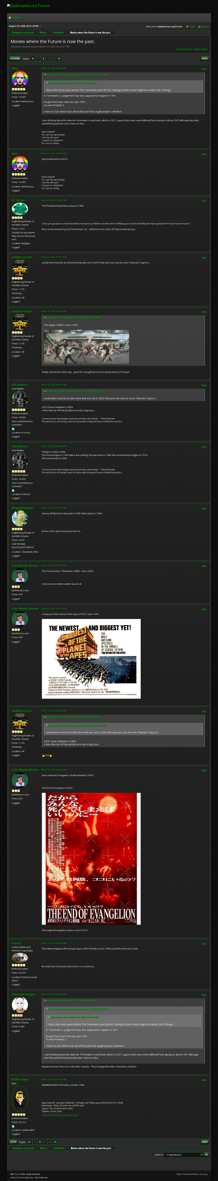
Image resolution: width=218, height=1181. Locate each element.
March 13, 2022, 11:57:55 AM (54, 508)
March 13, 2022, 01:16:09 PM (54, 565)
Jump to (159, 1154)
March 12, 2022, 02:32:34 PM (54, 311)
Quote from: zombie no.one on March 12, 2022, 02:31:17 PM (75, 391)
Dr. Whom (18, 200)
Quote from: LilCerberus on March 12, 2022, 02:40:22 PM (73, 717)
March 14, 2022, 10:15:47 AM (54, 1079)
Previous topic (184, 49)
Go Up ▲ (204, 1174)
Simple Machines (33, 1174)
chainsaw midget (23, 994)
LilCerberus (19, 385)
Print (205, 58)
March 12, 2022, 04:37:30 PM (54, 446)
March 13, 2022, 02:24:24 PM (54, 608)
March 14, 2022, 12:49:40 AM (54, 943)
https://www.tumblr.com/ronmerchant (60, 1114)
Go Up (13, 1142)
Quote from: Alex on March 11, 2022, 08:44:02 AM (70, 1000)
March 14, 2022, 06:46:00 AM (54, 994)
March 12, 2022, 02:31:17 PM (54, 257)
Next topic (201, 49)
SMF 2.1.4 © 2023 (17, 1174)
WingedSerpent (22, 508)
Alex (15, 68)
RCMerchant (20, 1079)
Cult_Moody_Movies (25, 565)
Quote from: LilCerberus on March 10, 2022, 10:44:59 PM (73, 317)
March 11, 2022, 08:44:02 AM (54, 68)
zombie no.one (22, 257)
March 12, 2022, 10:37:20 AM (54, 153)
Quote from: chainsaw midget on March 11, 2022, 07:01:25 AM (76, 74)
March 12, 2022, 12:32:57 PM (54, 200)
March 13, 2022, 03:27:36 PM (54, 710)
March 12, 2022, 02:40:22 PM (54, 384)
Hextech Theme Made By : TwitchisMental (29, 1177)
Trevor (16, 943)
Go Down (15, 58)
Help (178, 1174)
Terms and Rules (190, 1174)
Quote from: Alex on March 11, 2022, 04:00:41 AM (72, 82)
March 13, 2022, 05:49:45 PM (54, 769)
